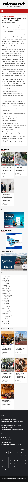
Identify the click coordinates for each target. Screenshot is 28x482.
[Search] (25, 11)
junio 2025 (4, 300)
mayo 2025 (4, 301)
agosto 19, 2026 (18, 174)
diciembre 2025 (5, 290)
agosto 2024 (5, 316)
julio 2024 (4, 318)
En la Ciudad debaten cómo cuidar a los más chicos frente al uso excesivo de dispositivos (7, 349)
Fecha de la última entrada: (7, 444)
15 (17, 460)
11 (2, 460)
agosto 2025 (5, 296)
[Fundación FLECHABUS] (14, 262)
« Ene (2, 469)
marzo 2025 (4, 305)
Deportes (17, 343)
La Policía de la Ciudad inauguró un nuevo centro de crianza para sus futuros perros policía (7, 170)
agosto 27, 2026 (5, 176)
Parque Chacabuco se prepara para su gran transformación (20, 348)
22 (17, 463)
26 (6, 466)
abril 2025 (4, 303)
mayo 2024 (4, 321)
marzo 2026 (4, 285)
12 (6, 460)
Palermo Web (14, 3)
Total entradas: (5, 442)
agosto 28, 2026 (5, 355)
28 (14, 466)
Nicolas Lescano (5, 174)
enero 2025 (4, 308)
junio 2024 (4, 320)
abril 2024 (4, 323)
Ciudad (3, 343)
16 (21, 460)
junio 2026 (4, 280)
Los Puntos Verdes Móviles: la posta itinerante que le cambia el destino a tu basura (20, 376)
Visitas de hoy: (4, 437)
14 (14, 460)
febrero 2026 (5, 286)
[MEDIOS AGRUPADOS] (14, 241)
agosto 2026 (5, 276)
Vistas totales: (4, 439)
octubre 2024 (5, 313)
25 (2, 466)
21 (14, 463)
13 (10, 460)
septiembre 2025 (6, 295)
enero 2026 (4, 288)
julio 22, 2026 (5, 204)
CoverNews (12, 479)
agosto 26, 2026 (18, 381)
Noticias (3, 16)
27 (10, 466)
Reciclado (17, 370)
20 (10, 463)
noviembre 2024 (5, 311)
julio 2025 (4, 298)
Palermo (7, 16)
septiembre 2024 (6, 315)
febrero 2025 (5, 306)
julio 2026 (4, 278)
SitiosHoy (12, 16)
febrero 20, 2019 (12, 22)
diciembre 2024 (5, 310)
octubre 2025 (5, 293)
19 (6, 463)
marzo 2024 (4, 325)
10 (25, 458)
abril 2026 (4, 283)
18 (2, 463)
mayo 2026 (4, 281)
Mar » (5, 469)
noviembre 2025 (5, 291)
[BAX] (14, 220)
